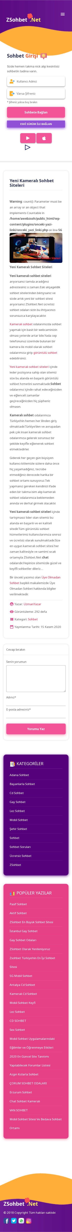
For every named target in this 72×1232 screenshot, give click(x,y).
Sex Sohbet (17, 1030)
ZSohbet (23, 19)
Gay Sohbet (18, 802)
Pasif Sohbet (18, 904)
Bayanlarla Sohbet (22, 784)
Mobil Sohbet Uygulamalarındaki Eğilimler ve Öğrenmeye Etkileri (32, 1043)
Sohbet (33, 619)
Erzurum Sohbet (21, 1092)
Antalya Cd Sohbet (22, 985)
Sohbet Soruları (20, 847)
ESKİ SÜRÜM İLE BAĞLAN (36, 124)
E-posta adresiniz (18, 709)
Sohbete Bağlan (36, 112)
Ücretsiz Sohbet (20, 856)
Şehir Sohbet (18, 829)
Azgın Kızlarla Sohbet (24, 1074)
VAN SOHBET (19, 1110)
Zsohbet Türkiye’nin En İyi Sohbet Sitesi (32, 962)
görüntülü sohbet (45, 353)
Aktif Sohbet (18, 913)
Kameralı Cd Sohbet (23, 994)
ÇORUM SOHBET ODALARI (28, 1083)
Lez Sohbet (17, 811)
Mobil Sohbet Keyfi (22, 1003)
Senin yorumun (16, 662)
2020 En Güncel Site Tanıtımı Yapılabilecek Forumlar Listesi (30, 1060)
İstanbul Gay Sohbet (24, 931)
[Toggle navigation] (62, 14)
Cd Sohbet (17, 793)
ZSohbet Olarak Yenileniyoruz (30, 949)
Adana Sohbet (19, 775)
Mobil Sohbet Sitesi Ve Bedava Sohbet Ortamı (36, 1123)
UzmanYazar (32, 604)
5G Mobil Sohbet (21, 976)
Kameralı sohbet (21, 324)
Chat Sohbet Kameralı (25, 1101)
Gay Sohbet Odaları (23, 940)
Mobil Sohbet (19, 820)
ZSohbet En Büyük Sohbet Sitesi (31, 922)
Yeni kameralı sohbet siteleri (29, 367)
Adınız (11, 697)
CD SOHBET (18, 1021)
